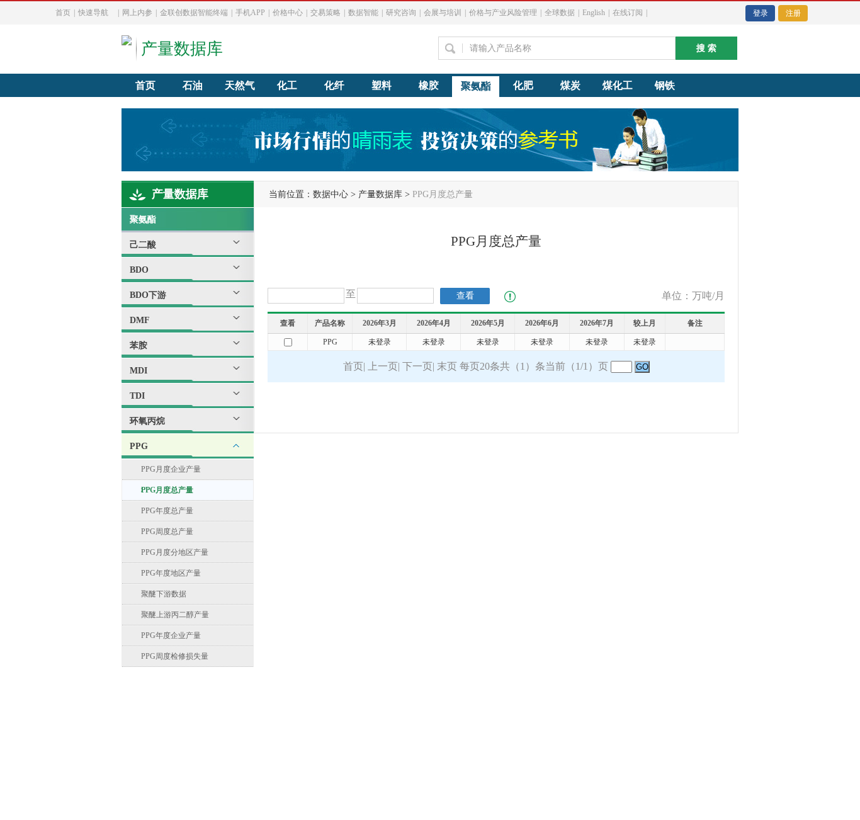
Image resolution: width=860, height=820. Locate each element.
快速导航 (93, 12)
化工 (287, 85)
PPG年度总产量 (167, 510)
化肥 (523, 85)
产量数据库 (180, 194)
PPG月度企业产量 (171, 469)
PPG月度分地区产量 (174, 552)
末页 (447, 366)
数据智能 (363, 12)
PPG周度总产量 (167, 531)
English (593, 12)
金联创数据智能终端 (194, 12)
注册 (793, 13)
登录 (760, 13)
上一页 (383, 366)
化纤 (334, 85)
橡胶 (429, 85)
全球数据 (560, 12)
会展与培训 (442, 12)
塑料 (381, 85)
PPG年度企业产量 (171, 635)
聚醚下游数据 (163, 593)
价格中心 (288, 12)
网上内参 (137, 12)
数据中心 (330, 194)
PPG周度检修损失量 (174, 656)
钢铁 (665, 85)
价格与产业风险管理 (503, 12)
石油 (193, 85)
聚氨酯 (476, 86)
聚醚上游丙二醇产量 (175, 614)
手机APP (250, 12)
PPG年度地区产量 (171, 573)
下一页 (417, 366)
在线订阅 (628, 12)
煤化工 (618, 85)
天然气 (240, 85)
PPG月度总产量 (167, 490)
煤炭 (570, 85)
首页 (63, 12)
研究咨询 (401, 12)
